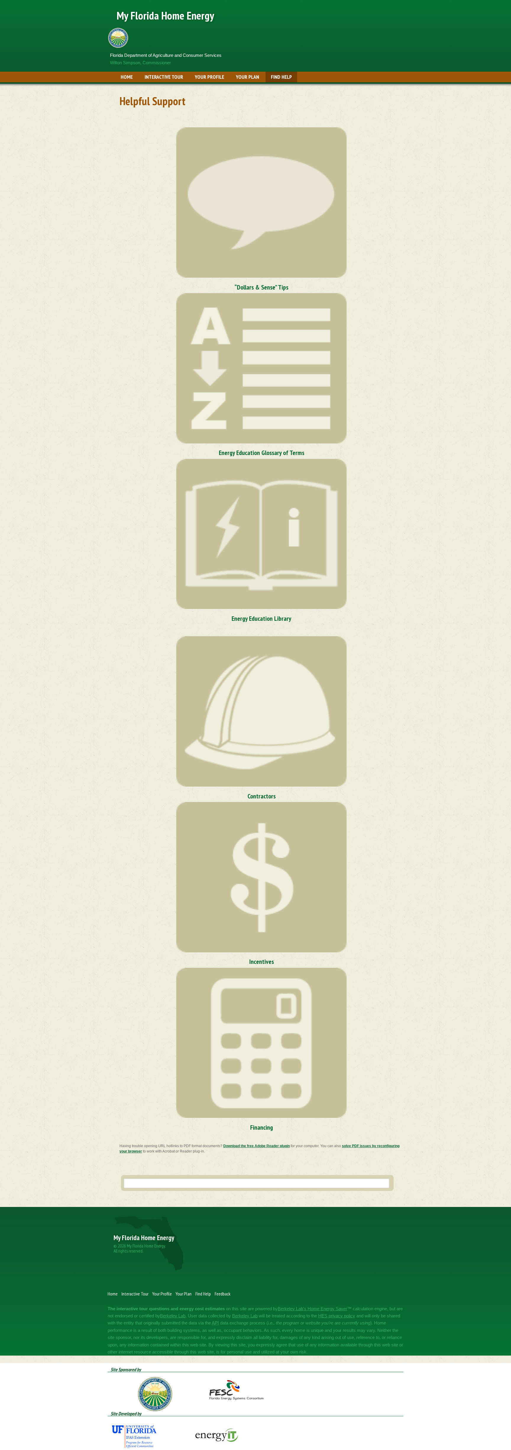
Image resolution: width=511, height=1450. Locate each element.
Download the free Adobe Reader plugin (256, 1146)
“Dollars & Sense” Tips (261, 287)
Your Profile (209, 76)
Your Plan (247, 76)
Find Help (281, 76)
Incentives (261, 961)
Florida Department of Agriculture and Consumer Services (165, 55)
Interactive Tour (164, 76)
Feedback (222, 1294)
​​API (215, 1322)
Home (127, 76)
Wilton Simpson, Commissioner (140, 62)
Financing (261, 1127)
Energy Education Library (261, 618)
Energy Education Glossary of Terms (261, 452)
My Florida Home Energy (165, 15)
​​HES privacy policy (336, 1315)
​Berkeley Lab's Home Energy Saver (312, 1308)
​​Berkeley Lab (172, 1315)
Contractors (262, 796)
